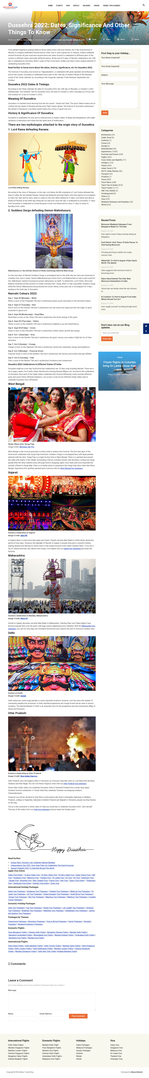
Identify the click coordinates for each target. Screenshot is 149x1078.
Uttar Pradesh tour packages (74, 784)
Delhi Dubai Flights (16, 946)
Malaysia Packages (84, 1048)
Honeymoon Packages (17, 921)
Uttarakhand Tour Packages (76, 911)
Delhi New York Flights (47, 951)
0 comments (126, 374)
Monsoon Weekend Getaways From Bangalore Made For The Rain (116, 225)
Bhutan (79, 1056)
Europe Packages (83, 1050)
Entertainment (106, 149)
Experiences (106, 151)
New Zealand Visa (40, 880)
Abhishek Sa (24, 447)
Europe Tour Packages (18, 897)
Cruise (96, 6)
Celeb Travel (106, 137)
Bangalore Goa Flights (17, 938)
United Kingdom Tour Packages (56, 894)
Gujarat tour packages (72, 549)
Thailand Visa (45, 878)
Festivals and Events (63, 40)
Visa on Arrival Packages (56, 921)
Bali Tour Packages (36, 897)
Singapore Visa (19, 878)
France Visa (54, 880)
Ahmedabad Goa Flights (43, 935)
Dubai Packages (83, 1045)
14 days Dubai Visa (32, 875)
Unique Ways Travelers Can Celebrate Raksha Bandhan (33, 863)
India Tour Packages (16, 908)
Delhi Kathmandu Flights (43, 949)
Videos (104, 196)
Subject (104, 75)
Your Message (107, 84)
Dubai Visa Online (15, 875)
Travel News (106, 182)
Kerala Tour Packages (52, 908)
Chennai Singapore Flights (18, 1053)
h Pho (32, 447)
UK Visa (76, 878)
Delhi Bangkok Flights (34, 946)
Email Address (46, 1014)
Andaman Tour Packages (32, 911)
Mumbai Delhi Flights (78, 932)
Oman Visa (54, 883)
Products (105, 177)
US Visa (68, 878)
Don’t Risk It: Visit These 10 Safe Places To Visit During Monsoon (119, 243)
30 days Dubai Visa (49, 875)
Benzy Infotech (137, 1072)
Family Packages (75, 921)
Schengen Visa (87, 878)
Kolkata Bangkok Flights (67, 951)
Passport (105, 174)
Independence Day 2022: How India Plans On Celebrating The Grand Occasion (42, 865)
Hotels (76, 6)
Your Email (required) (110, 66)
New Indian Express (28, 776)
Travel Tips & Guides (111, 6)
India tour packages (42, 809)
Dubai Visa (114, 1045)
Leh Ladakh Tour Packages (74, 908)
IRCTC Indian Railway (110, 171)
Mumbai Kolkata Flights (64, 935)
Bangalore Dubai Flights (17, 1056)
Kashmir (79, 1053)
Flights (59, 6)
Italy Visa (64, 880)
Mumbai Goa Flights (36, 938)
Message (12, 990)
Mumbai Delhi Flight (50, 1045)
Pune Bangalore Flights (17, 932)
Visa (68, 6)
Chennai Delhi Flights (37, 932)
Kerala (78, 1059)
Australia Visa (25, 880)
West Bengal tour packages (71, 468)
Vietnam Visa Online (41, 883)
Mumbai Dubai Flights (71, 946)
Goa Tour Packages (34, 908)
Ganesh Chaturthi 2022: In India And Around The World (32, 868)
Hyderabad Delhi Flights (85, 935)
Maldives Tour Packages (77, 897)
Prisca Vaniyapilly (24, 40)
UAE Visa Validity (108, 191)
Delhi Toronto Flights (52, 946)
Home (50, 6)
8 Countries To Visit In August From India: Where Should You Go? (119, 298)
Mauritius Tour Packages (56, 897)
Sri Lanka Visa (58, 878)
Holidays (86, 6)
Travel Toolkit (106, 188)
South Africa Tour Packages (81, 894)
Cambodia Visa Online (22, 883)
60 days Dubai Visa (66, 875)
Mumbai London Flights (63, 949)
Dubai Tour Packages (16, 891)
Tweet (94, 39)
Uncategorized (107, 193)
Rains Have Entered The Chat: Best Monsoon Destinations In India (116, 280)
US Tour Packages (34, 894)
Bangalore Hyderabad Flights (20, 935)
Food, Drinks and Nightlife (111, 160)
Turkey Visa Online (76, 880)
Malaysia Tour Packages (80, 891)
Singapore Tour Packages (37, 891)
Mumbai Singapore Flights (26, 951)
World (103, 205)
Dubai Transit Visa (83, 875)
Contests (105, 140)
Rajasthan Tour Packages (53, 911)
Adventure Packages (36, 921)
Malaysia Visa (33, 878)
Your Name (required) (110, 58)
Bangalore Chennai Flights (57, 932)
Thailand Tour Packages (59, 891)
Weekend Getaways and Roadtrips (115, 202)
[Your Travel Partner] (10, 5)
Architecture (106, 135)
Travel (103, 179)
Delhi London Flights (23, 949)
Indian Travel (78, 40)
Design (104, 146)
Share (108, 39)
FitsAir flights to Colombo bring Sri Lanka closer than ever (119, 366)
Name (10, 1014)
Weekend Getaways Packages (30, 924)
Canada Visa (14, 880)
